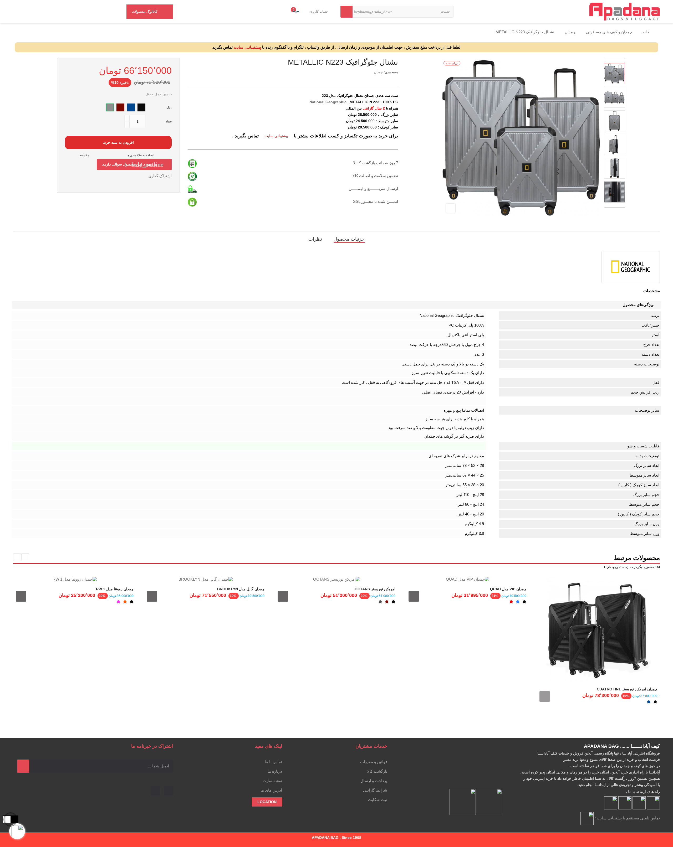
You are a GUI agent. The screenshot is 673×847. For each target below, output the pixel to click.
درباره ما (275, 771)
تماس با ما (273, 762)
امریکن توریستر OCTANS (375, 589)
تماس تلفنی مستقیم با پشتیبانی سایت (628, 818)
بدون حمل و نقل (157, 94)
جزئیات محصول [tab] (349, 239)
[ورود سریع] (330, 11)
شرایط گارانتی (375, 790)
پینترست (126, 176)
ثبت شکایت (377, 799)
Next (614, 60)
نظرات (315, 239)
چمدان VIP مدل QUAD (508, 589)
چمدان (378, 72)
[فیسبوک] (168, 790)
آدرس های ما (271, 790)
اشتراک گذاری (142, 176)
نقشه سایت (272, 780)
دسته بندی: (391, 72)
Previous (614, 205)
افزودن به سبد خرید (118, 142)
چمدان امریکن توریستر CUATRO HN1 (627, 689)
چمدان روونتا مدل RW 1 (115, 589)
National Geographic (327, 102)
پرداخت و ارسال (373, 780)
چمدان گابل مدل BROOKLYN (240, 589)
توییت (134, 176)
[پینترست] (155, 790)
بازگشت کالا (377, 771)
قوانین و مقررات (373, 762)
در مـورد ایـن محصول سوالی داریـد (133, 164)
